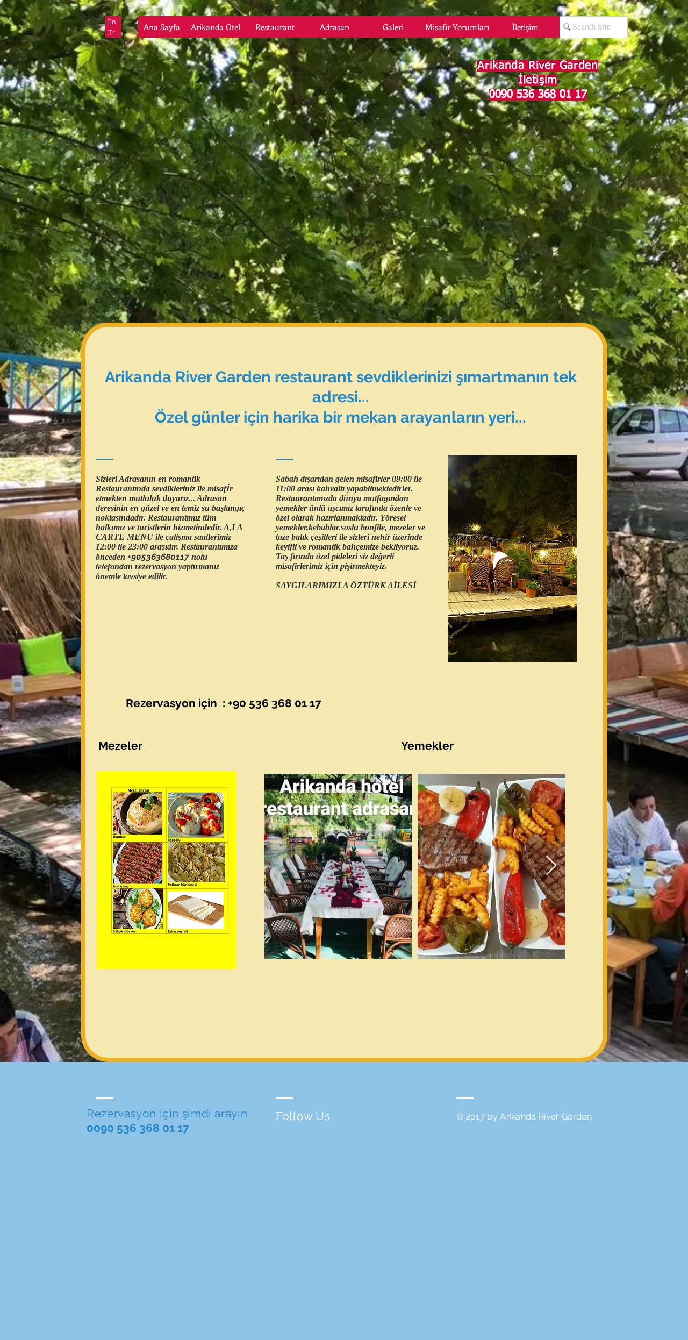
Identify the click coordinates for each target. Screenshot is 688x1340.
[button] (166, 870)
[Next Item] (551, 866)
